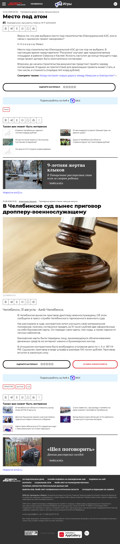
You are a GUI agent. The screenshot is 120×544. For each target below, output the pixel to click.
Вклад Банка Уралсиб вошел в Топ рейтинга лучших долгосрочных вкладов (93, 418)
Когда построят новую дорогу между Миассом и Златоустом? (77, 75)
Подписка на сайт (97, 479)
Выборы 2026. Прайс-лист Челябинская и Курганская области (50, 490)
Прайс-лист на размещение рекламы (71, 483)
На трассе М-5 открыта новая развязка (33, 149)
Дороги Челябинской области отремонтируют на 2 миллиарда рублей (91, 141)
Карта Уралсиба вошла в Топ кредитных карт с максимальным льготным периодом (35, 427)
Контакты (26, 483)
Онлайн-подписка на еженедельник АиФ (67, 479)
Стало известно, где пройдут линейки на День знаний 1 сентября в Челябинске (91, 409)
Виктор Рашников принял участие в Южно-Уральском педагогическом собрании (35, 418)
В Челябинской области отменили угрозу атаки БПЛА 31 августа (34, 409)
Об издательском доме (33, 479)
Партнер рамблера (48, 533)
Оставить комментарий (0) (95, 364)
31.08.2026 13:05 (10, 201)
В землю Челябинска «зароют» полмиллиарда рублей (29, 131)
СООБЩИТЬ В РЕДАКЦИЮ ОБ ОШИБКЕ (98, 490)
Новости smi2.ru (12, 192)
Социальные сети (43, 483)
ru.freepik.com (9, 295)
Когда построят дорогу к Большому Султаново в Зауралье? (31, 141)
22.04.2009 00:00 (10, 12)
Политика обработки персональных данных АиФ (45, 486)
